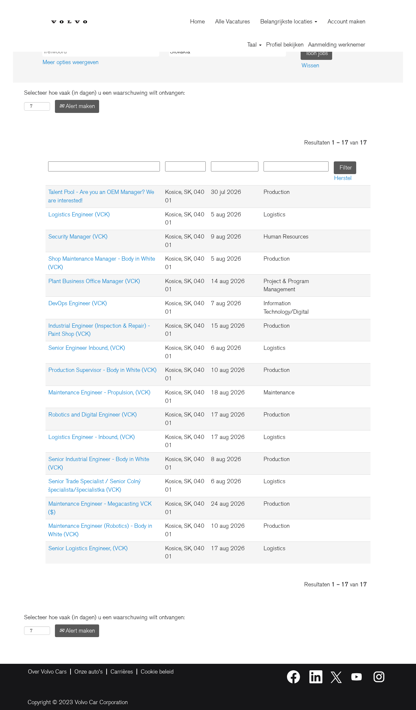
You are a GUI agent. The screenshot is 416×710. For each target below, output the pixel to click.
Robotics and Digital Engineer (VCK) (92, 414)
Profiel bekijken (285, 44)
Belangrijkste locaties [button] (287, 21)
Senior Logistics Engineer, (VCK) (88, 548)
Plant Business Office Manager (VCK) (94, 281)
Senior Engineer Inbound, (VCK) (86, 347)
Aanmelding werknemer (336, 44)
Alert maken (79, 106)
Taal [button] (252, 44)
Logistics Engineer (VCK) (79, 214)
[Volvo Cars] (68, 17)
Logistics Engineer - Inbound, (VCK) (91, 437)
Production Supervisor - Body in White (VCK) (102, 370)
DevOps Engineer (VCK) (77, 303)
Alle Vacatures (232, 21)
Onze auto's (88, 671)
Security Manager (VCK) (78, 236)
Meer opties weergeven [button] (70, 62)
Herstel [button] (343, 178)
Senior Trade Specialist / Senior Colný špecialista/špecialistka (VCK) (94, 485)
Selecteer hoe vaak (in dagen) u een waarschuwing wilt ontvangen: (104, 92)
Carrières (121, 671)
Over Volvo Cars (47, 671)
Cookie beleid (157, 671)
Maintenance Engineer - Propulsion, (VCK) (99, 392)
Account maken (346, 21)
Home (197, 21)
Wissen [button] (310, 65)
